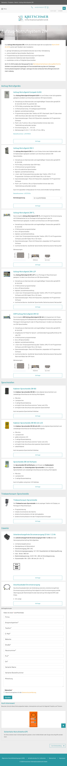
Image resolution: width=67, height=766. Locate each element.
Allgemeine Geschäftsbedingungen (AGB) (13, 758)
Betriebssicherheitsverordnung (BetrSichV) (46, 64)
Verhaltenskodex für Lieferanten (37, 758)
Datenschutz (8, 690)
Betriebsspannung (19, 198)
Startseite (4, 2)
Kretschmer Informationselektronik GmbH (33, 18)
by (60, 10)
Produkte (10, 2)
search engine (53, 10)
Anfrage (37, 141)
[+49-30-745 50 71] (37, 7)
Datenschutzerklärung (29, 692)
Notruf (16, 2)
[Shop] (47, 7)
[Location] (45, 7)
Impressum (62, 758)
